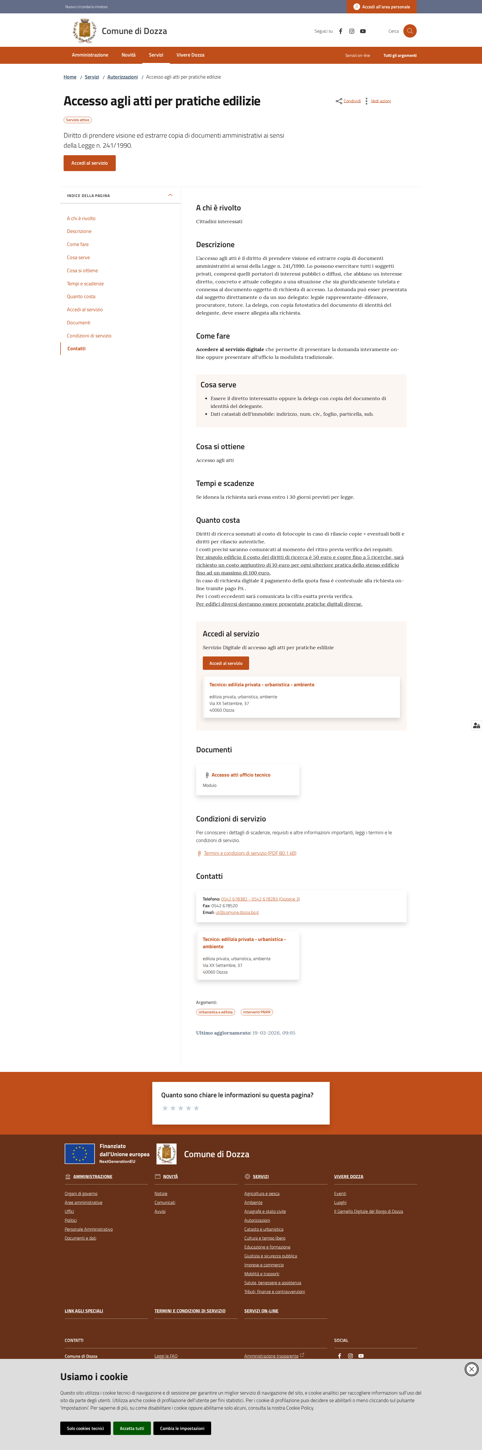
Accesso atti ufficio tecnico (241, 774)
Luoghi (340, 1202)
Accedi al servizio (89, 163)
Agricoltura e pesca (261, 1193)
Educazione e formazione (267, 1247)
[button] (410, 31)
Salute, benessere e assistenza (272, 1282)
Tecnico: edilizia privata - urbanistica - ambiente (261, 684)
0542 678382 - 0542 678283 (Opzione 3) (260, 899)
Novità (170, 1176)
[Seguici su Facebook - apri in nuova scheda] (338, 30)
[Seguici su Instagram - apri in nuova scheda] (349, 30)
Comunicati (165, 1202)
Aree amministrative (83, 1202)
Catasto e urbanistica (263, 1229)
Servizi (92, 77)
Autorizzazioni (122, 77)
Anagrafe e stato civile (265, 1211)
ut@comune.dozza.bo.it (237, 912)
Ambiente (253, 1202)
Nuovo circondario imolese (86, 6)
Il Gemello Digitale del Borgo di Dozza (368, 1211)
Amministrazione (92, 1176)
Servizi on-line (261, 1311)
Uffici (69, 1211)
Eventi (340, 1193)
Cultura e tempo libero (264, 1238)
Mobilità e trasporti (261, 1273)
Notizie (161, 1193)
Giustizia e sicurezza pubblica (270, 1255)
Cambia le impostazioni (182, 1428)
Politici (71, 1220)
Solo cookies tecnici (85, 1428)
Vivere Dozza (348, 1176)
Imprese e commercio (264, 1264)
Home (70, 77)
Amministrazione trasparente (271, 1355)
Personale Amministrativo (89, 1229)
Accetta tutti (132, 1428)
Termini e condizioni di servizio (190, 1311)
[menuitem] (90, 55)
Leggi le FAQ (166, 1355)
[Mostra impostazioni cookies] (476, 725)
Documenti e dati (80, 1238)
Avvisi (160, 1211)
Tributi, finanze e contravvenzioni (274, 1291)
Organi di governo (81, 1193)
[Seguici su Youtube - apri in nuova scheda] (360, 30)
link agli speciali (84, 1311)
